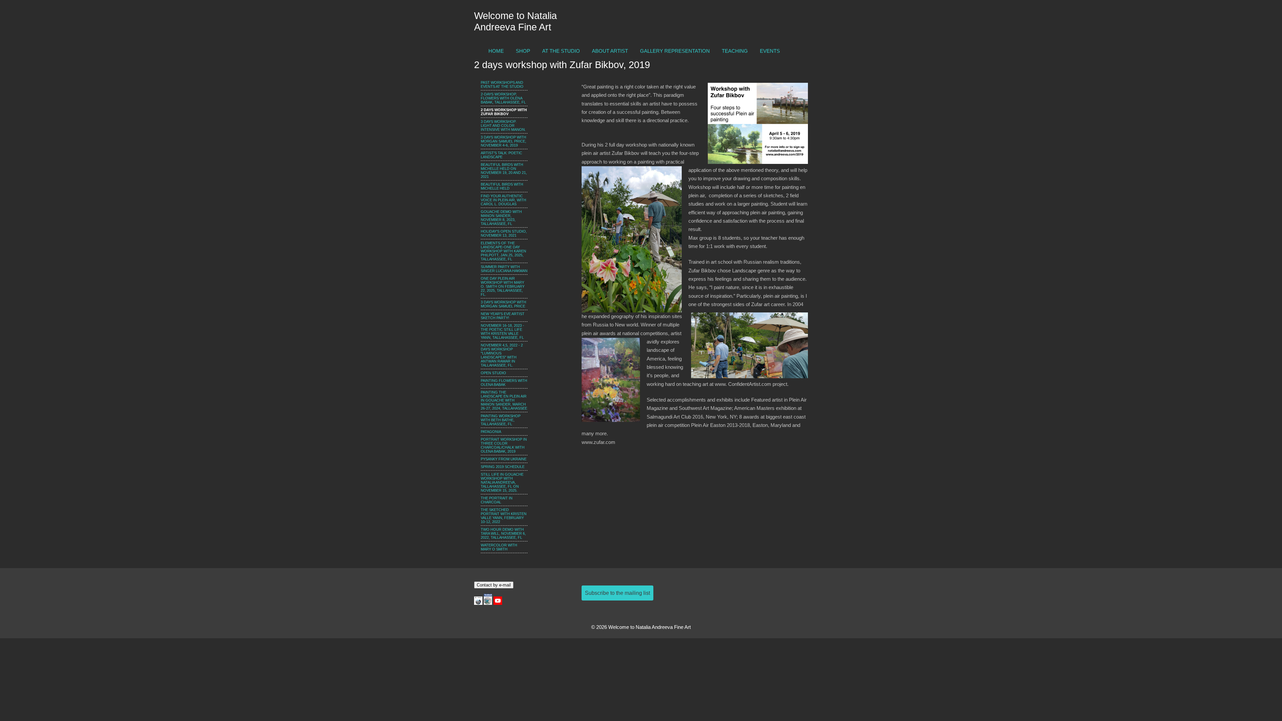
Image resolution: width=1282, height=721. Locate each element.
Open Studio (493, 373)
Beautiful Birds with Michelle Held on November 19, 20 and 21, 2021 (504, 171)
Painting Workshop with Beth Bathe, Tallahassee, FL (500, 420)
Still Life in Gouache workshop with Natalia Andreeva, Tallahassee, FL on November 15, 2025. (502, 482)
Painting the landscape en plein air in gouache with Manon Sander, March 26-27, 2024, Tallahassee (504, 400)
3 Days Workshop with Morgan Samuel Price (503, 304)
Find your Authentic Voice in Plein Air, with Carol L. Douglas (503, 200)
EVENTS (770, 51)
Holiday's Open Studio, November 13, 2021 (504, 233)
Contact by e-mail (494, 584)
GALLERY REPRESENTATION (675, 51)
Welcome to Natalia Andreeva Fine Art (515, 21)
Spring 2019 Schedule (502, 467)
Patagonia (491, 432)
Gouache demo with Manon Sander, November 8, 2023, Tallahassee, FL (501, 218)
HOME (496, 51)
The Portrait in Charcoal (496, 500)
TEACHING (735, 51)
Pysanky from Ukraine (503, 459)
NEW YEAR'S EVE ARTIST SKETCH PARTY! (502, 316)
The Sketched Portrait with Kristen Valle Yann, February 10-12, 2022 (503, 516)
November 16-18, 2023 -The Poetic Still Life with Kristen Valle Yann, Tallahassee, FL (502, 331)
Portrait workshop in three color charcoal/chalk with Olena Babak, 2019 (504, 445)
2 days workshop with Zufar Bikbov (504, 112)
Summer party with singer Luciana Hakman (504, 269)
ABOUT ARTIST (610, 51)
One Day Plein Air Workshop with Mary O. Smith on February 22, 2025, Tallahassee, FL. (502, 286)
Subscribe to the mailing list (617, 593)
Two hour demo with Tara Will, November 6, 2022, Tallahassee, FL (503, 533)
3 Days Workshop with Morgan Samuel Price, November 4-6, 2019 (503, 141)
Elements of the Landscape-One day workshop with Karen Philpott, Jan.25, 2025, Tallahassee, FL (503, 251)
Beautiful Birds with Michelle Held (502, 186)
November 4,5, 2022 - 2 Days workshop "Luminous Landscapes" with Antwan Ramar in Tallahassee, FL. (502, 355)
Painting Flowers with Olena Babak (504, 383)
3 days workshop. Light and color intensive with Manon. (503, 125)
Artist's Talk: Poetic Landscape (501, 155)
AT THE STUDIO (561, 51)
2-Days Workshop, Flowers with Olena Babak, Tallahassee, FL (503, 98)
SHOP (523, 51)
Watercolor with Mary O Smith (499, 547)
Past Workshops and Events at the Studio (502, 84)
